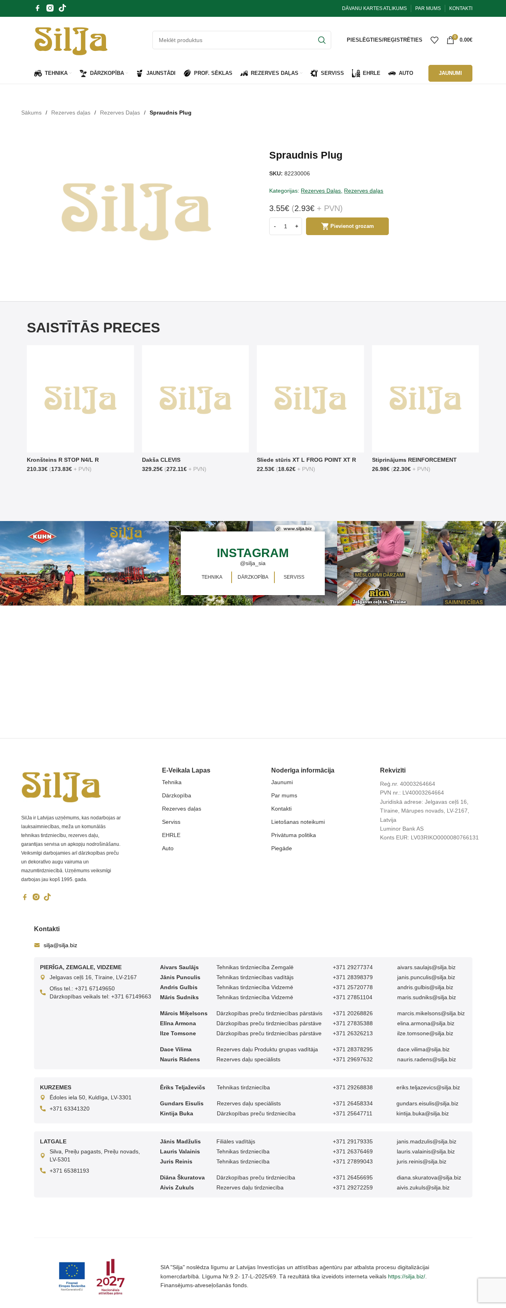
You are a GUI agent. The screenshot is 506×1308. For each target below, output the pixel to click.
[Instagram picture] (42, 563)
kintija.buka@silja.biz (422, 1113)
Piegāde (281, 848)
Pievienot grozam (352, 226)
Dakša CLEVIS (161, 460)
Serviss (171, 822)
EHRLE (171, 835)
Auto (168, 848)
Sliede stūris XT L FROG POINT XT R (306, 460)
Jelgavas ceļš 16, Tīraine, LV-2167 (93, 977)
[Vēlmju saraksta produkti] (434, 40)
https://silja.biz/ (406, 1276)
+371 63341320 (70, 1108)
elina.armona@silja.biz (425, 1023)
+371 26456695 (353, 1177)
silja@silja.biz (60, 945)
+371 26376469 (353, 1151)
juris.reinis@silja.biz (421, 1161)
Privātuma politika (293, 835)
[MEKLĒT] (322, 40)
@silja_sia (253, 563)
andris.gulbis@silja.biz (425, 987)
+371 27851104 (352, 997)
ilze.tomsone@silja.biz (425, 1033)
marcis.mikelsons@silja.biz (431, 1013)
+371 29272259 (353, 1187)
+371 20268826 (353, 1013)
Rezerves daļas (70, 112)
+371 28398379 (353, 977)
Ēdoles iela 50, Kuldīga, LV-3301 (91, 1097)
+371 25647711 (352, 1113)
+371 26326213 (353, 1033)
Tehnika (172, 782)
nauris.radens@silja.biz (426, 1059)
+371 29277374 (353, 967)
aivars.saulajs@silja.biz (426, 967)
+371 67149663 (131, 996)
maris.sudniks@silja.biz (426, 997)
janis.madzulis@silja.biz (426, 1141)
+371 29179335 (353, 1141)
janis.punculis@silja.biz (426, 977)
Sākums (31, 112)
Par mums (284, 795)
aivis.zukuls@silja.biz (423, 1187)
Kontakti (281, 808)
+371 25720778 (353, 987)
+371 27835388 (353, 1023)
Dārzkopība (176, 795)
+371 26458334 (353, 1103)
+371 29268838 (353, 1087)
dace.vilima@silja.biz (423, 1049)
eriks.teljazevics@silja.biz (428, 1087)
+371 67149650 (95, 988)
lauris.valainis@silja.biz (426, 1151)
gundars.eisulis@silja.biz (427, 1103)
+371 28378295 (353, 1049)
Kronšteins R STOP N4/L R (63, 460)
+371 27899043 (353, 1161)
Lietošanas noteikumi (298, 822)
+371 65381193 (69, 1170)
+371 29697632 (353, 1059)
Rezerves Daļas (120, 112)
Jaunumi (282, 782)
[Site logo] (71, 39)
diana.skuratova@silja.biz (429, 1177)
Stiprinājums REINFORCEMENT (414, 460)
